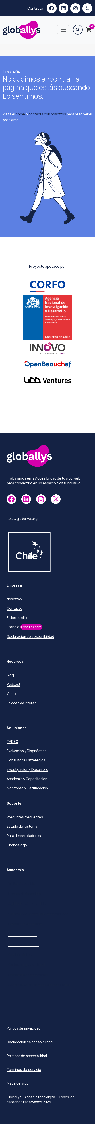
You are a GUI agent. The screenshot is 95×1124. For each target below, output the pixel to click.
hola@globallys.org (22, 518)
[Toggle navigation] (63, 29)
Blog (10, 675)
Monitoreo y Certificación (27, 788)
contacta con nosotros (47, 114)
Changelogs (17, 845)
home (20, 114)
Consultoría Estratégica (26, 760)
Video (11, 693)
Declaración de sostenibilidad (30, 636)
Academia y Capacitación (27, 778)
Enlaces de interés (22, 703)
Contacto (35, 8)
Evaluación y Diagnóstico (27, 750)
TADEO (12, 741)
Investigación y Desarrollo (27, 769)
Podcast (13, 684)
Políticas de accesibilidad (27, 1055)
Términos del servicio (24, 1069)
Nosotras (14, 599)
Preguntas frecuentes (25, 817)
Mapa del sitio (18, 1083)
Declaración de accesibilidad (30, 1042)
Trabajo (13, 626)
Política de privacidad (23, 1028)
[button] (78, 30)
